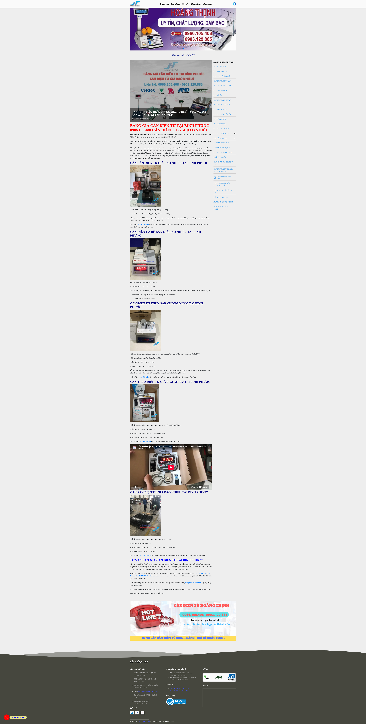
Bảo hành (207, 4)
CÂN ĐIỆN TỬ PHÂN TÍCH (222, 86)
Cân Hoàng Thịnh (139, 661)
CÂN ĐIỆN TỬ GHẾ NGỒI (222, 114)
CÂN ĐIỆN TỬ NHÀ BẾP (222, 105)
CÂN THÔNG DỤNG (220, 67)
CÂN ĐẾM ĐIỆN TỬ (220, 71)
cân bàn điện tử (143, 224)
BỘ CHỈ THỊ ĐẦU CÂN (221, 143)
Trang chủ (164, 4)
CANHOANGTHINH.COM (179, 688)
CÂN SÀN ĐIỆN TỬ (220, 124)
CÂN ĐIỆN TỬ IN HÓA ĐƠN (223, 152)
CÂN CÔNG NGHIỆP (220, 138)
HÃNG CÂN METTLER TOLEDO (221, 208)
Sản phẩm (175, 4)
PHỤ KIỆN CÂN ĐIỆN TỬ (222, 147)
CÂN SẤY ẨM (218, 95)
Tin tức (185, 4)
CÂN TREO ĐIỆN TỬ (220, 109)
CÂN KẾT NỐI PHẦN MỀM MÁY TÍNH (222, 177)
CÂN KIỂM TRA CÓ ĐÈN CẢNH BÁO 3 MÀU (222, 184)
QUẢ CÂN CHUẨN (220, 157)
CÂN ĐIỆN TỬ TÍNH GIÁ (222, 76)
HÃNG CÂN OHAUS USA (222, 197)
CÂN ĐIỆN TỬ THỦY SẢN (222, 81)
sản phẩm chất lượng (193, 583)
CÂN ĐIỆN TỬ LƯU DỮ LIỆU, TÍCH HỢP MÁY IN (223, 170)
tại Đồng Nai (153, 576)
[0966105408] (7, 717)
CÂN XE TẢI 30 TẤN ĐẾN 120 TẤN (223, 191)
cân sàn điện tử (145, 555)
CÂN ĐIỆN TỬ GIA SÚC (221, 133)
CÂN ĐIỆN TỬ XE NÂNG (222, 128)
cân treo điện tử (145, 441)
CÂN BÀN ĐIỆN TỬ (220, 119)
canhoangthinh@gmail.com (148, 691)
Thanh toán (196, 4)
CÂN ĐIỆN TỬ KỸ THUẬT (222, 100)
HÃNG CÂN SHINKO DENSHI (223, 202)
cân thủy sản (144, 377)
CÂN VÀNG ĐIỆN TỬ (220, 90)
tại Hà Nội (199, 573)
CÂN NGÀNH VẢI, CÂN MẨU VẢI (223, 163)
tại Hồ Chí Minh (142, 576)
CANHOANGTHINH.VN (179, 691)
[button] (182, 48)
